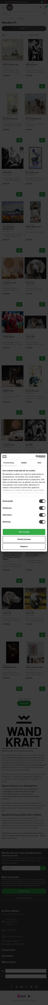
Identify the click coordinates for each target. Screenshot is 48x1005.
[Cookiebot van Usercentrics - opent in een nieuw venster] (35, 456)
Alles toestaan (24, 532)
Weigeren (24, 546)
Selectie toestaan (24, 539)
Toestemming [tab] (8, 463)
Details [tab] (24, 463)
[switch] (42, 508)
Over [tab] (39, 463)
